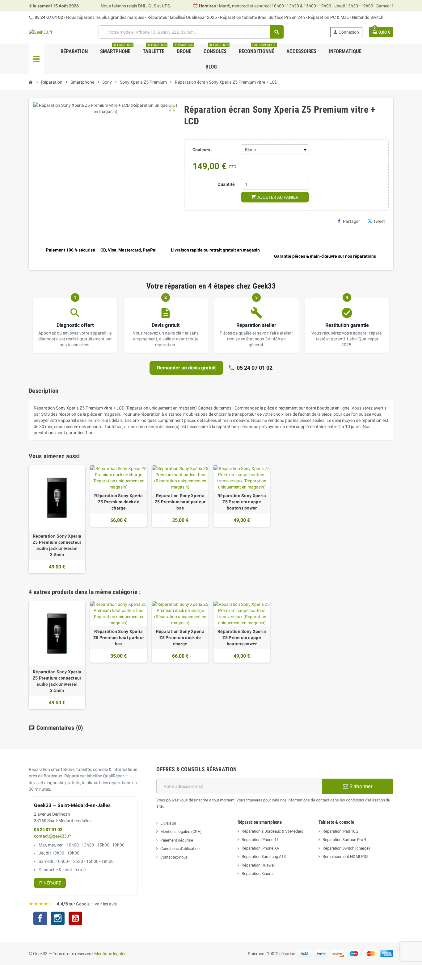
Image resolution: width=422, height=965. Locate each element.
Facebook (40, 918)
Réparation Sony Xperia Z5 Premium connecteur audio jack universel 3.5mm (57, 545)
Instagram (58, 919)
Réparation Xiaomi (257, 873)
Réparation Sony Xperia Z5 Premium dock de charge (118, 501)
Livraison (168, 823)
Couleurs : (202, 149)
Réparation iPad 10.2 (340, 831)
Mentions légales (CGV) (181, 831)
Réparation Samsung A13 (264, 856)
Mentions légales (110, 953)
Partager (351, 221)
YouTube (75, 919)
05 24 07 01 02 (49, 17)
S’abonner (360, 786)
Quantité (226, 184)
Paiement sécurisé (176, 840)
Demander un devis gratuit (186, 368)
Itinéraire (50, 882)
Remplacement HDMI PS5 (345, 856)
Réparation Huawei (258, 865)
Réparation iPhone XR (260, 848)
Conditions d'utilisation (180, 848)
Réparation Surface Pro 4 (344, 839)
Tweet (379, 221)
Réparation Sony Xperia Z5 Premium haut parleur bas (180, 501)
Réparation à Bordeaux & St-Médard (272, 831)
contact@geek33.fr (52, 836)
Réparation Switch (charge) (346, 848)
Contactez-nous (174, 857)
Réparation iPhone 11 (260, 839)
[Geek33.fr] (41, 31)
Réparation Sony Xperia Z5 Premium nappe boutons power (241, 501)
